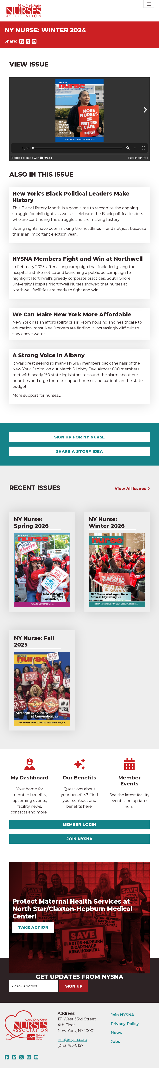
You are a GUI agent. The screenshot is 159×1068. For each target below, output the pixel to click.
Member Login (79, 824)
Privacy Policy (125, 1023)
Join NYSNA (80, 838)
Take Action (33, 927)
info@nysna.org (72, 1039)
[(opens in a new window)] (7, 1057)
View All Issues (131, 488)
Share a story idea (79, 451)
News (116, 1032)
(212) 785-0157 (70, 1045)
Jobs (115, 1041)
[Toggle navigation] (148, 4)
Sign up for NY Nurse (79, 437)
